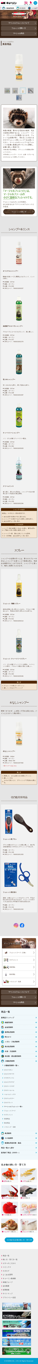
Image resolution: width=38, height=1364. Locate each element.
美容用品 (7, 1119)
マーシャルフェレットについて (18, 23)
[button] (2, 8)
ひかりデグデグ (9, 1082)
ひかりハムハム (9, 1090)
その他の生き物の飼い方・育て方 (19, 1240)
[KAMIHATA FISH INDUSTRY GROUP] (16, 1309)
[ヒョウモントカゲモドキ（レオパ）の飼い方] (28, 1209)
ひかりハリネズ (9, 1086)
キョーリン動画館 (9, 1278)
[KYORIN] (16, 1318)
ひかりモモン (8, 1070)
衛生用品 (7, 1123)
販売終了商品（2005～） (10, 1153)
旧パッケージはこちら (10, 766)
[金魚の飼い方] (9, 1175)
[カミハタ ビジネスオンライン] (16, 1335)
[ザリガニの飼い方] (9, 1192)
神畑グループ (8, 1282)
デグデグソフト (9, 1078)
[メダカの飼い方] (28, 1175)
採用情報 (6, 1290)
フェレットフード (10, 1110)
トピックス (7, 1267)
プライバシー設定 (9, 1297)
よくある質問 (8, 1275)
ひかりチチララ (9, 1074)
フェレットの (18, 28)
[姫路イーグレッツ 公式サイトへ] (16, 1344)
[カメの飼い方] (28, 1192)
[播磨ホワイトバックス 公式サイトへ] (16, 1353)
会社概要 (6, 1286)
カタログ (6, 1271)
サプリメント (8, 1114)
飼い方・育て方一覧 (10, 1259)
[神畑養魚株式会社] (16, 1327)
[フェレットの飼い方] (28, 1226)
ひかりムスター (9, 1098)
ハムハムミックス (10, 1094)
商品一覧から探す (7, 1148)
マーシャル (18, 33)
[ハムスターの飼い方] (9, 1226)
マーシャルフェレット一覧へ (13, 1106)
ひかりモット (8, 1102)
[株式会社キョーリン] (8, 3)
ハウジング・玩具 (10, 1127)
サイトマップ (8, 1293)
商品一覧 (6, 1256)
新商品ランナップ (7, 1018)
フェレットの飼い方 (19, 212)
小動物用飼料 (10, 8)
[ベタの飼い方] (9, 1209)
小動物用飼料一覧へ (11, 1065)
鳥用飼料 (23, 8)
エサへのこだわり (9, 1263)
